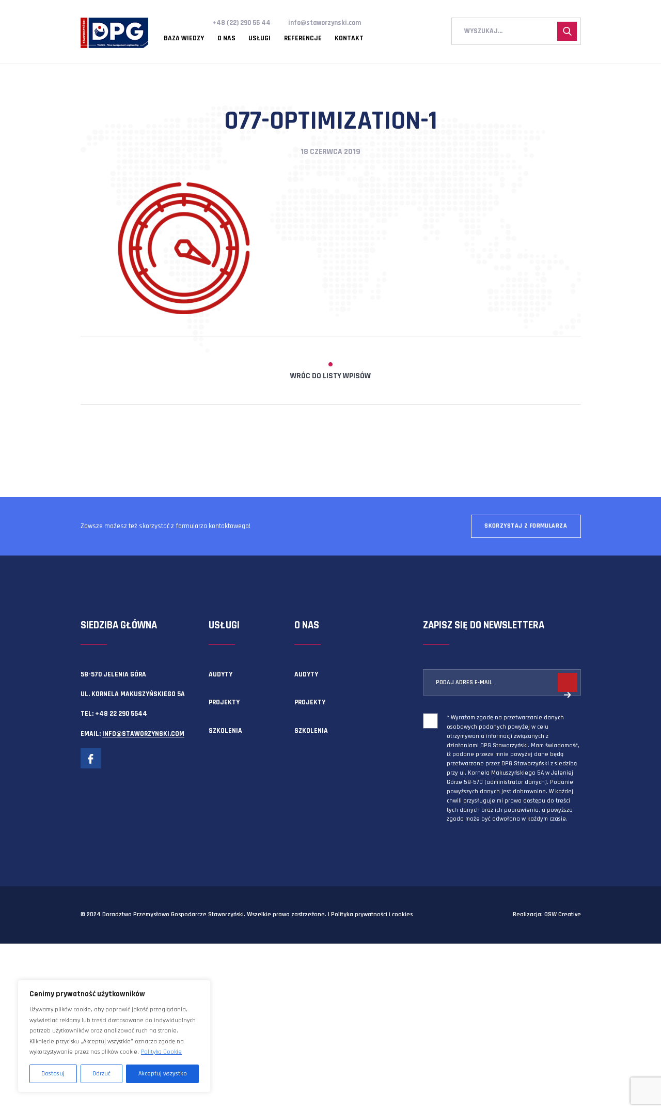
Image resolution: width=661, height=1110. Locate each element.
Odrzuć (101, 1073)
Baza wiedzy (184, 38)
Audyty (220, 674)
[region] (114, 1036)
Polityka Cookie (161, 1052)
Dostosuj (53, 1073)
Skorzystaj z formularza (525, 526)
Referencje (303, 38)
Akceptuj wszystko (162, 1073)
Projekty (224, 702)
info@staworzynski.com (324, 22)
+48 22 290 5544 (121, 713)
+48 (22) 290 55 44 (241, 22)
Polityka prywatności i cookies (372, 914)
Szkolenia (225, 730)
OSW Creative (562, 914)
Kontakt (349, 38)
